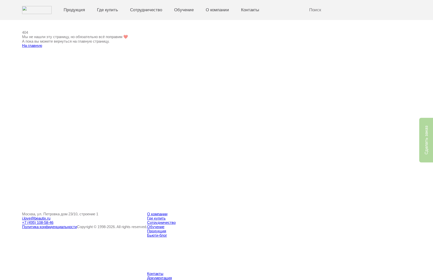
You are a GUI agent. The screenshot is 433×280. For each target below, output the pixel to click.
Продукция (74, 10)
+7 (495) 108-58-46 (37, 222)
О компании (217, 10)
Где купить (107, 10)
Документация (159, 278)
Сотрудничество (146, 10)
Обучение (184, 10)
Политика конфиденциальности (49, 227)
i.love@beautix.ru (36, 218)
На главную (32, 45)
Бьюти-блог (157, 235)
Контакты (250, 10)
